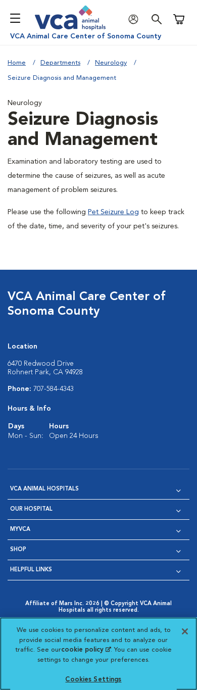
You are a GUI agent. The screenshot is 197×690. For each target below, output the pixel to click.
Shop (18, 550)
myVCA (20, 529)
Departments (60, 63)
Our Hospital (31, 509)
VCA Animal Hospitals (44, 489)
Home (17, 63)
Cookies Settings (93, 679)
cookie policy (86, 650)
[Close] (185, 631)
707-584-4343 (53, 388)
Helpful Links (31, 570)
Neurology (111, 63)
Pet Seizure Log (113, 212)
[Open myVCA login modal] (135, 19)
